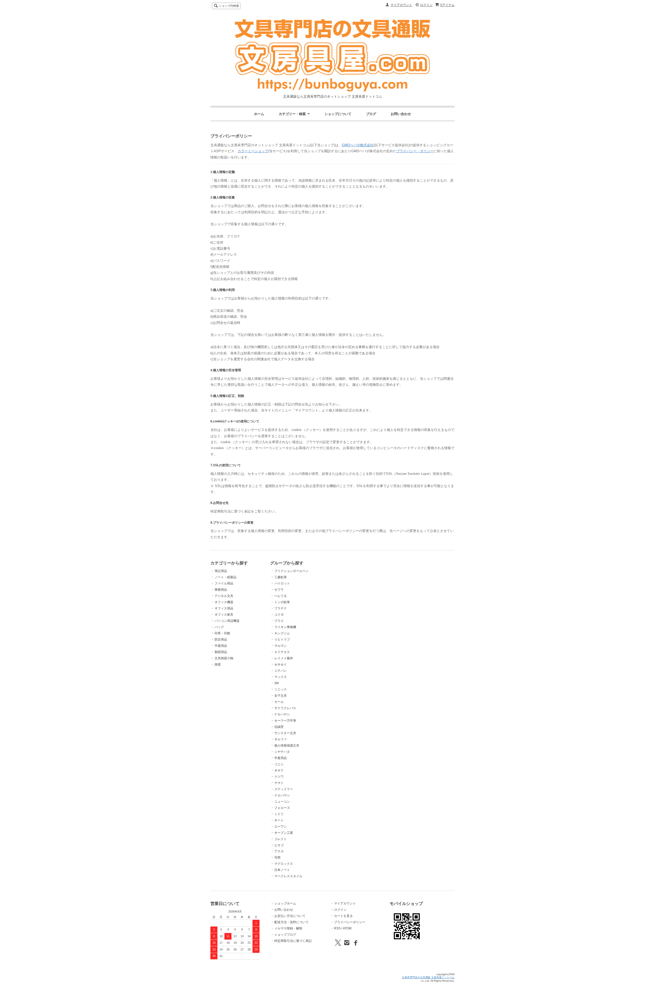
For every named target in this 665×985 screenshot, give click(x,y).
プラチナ (280, 608)
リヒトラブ (282, 639)
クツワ (279, 776)
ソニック (280, 689)
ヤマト (279, 783)
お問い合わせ (401, 114)
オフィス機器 (224, 602)
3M (276, 683)
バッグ (219, 627)
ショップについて (337, 114)
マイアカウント (401, 5)
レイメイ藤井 (283, 658)
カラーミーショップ (253, 151)
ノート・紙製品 (225, 577)
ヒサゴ (279, 845)
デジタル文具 (224, 596)
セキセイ (280, 664)
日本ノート (282, 870)
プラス (279, 621)
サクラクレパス (285, 708)
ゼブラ (279, 589)
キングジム (282, 633)
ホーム (259, 114)
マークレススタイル (288, 876)
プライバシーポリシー (349, 922)
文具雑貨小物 (224, 658)
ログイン (426, 5)
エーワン (280, 826)
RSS (337, 928)
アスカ (279, 851)
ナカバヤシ (282, 714)
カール (279, 702)
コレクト (280, 839)
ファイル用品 (224, 583)
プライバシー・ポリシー (415, 151)
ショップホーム (285, 903)
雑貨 (218, 664)
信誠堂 (279, 727)
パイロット (282, 583)
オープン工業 (283, 833)
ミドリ (279, 814)
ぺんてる (280, 596)
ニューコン (282, 801)
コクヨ (279, 614)
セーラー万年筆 (285, 720)
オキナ (279, 770)
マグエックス (283, 864)
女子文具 (280, 695)
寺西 (277, 857)
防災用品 (221, 639)
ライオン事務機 (285, 627)
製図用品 (221, 652)
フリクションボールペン (291, 571)
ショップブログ (285, 934)
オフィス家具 (224, 614)
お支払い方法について (289, 916)
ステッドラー (283, 789)
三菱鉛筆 (280, 577)
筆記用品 (221, 571)
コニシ (279, 764)
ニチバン (280, 671)
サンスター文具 (285, 733)
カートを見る (343, 916)
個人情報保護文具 (286, 745)
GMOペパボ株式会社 (358, 145)
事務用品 (221, 589)
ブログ (371, 114)
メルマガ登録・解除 (288, 928)
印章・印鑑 (222, 633)
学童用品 (221, 646)
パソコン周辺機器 (227, 621)
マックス (280, 677)
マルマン (280, 646)
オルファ (280, 739)
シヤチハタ (282, 752)
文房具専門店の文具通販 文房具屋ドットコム (428, 977)
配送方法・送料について (291, 922)
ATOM (347, 928)
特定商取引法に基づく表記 (293, 941)
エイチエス (282, 652)
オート (279, 820)
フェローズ (282, 808)
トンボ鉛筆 (282, 602)
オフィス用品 (224, 608)
